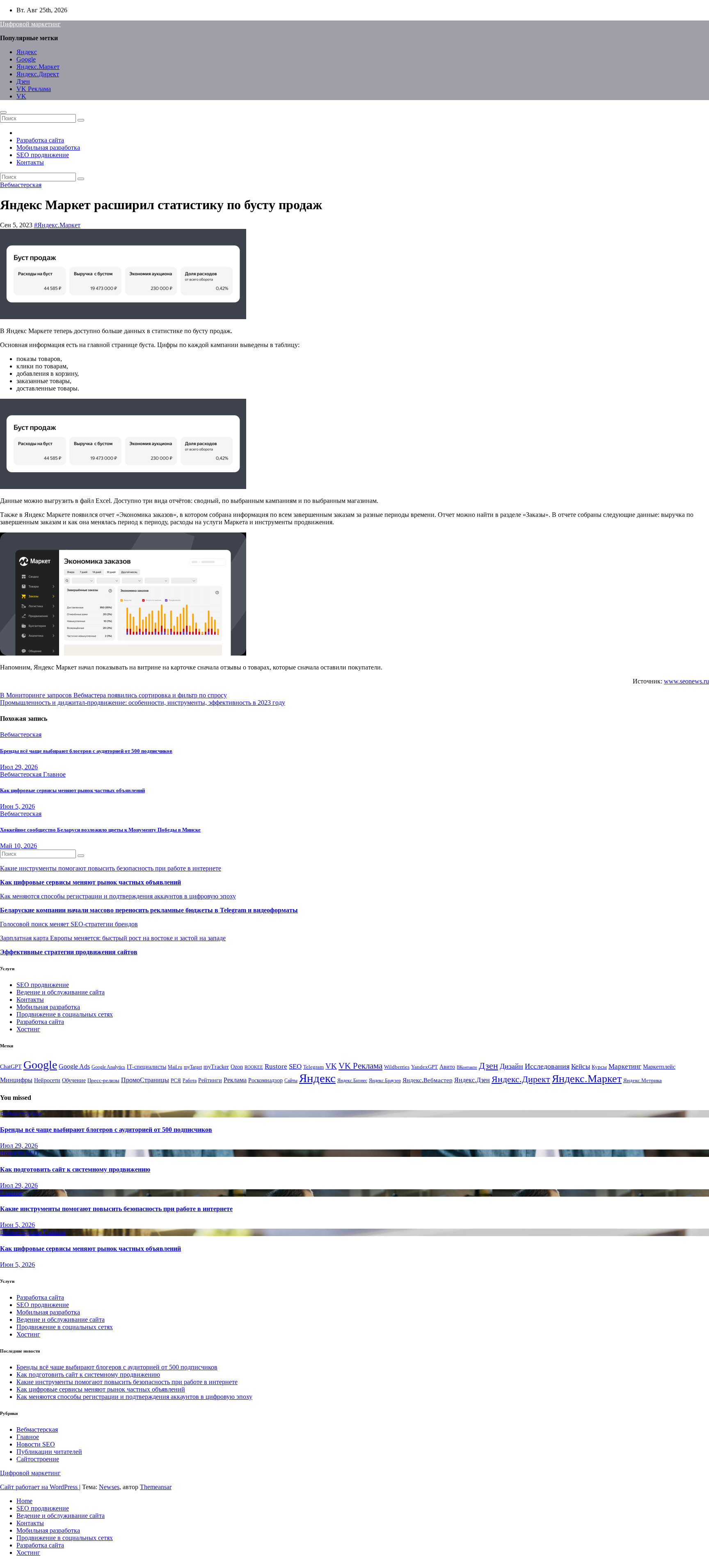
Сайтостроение (37, 1459)
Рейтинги (210, 1080)
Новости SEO (19, 1152)
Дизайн (511, 1066)
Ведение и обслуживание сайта (60, 992)
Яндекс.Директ (37, 74)
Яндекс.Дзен (472, 1079)
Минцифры (16, 1079)
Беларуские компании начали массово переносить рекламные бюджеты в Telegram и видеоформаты (149, 910)
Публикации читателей (49, 1451)
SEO (295, 1066)
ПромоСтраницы (145, 1079)
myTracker (216, 1066)
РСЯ (176, 1080)
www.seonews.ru (686, 681)
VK (21, 96)
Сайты (290, 1080)
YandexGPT (424, 1067)
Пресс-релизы (103, 1080)
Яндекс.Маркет (37, 66)
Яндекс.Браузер (385, 1080)
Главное (54, 774)
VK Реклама (33, 88)
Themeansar (156, 1486)
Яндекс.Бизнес (352, 1080)
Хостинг (28, 1029)
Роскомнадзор (265, 1080)
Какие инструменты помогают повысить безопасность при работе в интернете (110, 868)
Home (24, 1500)
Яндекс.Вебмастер (428, 1079)
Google (26, 59)
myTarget (193, 1067)
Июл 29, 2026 (19, 766)
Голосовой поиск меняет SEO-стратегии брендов (69, 924)
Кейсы (580, 1066)
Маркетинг (624, 1066)
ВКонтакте (467, 1067)
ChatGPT (11, 1067)
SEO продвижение (42, 154)
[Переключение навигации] (3, 112)
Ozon (237, 1067)
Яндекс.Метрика (642, 1080)
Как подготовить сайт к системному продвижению (75, 1169)
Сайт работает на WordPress (39, 1486)
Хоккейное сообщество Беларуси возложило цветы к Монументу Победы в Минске (100, 830)
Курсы (599, 1067)
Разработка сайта (40, 140)
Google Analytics (108, 1067)
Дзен (23, 81)
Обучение (74, 1080)
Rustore (276, 1066)
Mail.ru (175, 1067)
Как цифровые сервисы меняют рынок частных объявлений (72, 790)
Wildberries (396, 1067)
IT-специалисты (146, 1066)
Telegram (313, 1067)
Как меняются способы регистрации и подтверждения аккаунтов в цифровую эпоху (118, 896)
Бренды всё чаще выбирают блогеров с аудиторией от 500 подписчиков (86, 751)
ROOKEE (254, 1067)
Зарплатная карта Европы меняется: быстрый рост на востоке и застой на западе (113, 938)
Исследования (547, 1066)
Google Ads (74, 1066)
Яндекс (26, 51)
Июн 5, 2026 (17, 806)
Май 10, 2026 (18, 845)
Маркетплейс (659, 1067)
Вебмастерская (20, 184)
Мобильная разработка (48, 147)
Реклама (235, 1080)
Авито (447, 1066)
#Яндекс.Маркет (57, 225)
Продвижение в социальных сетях (64, 1014)
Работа (190, 1080)
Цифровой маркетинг (30, 24)
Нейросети (47, 1080)
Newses (109, 1486)
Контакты (30, 162)
